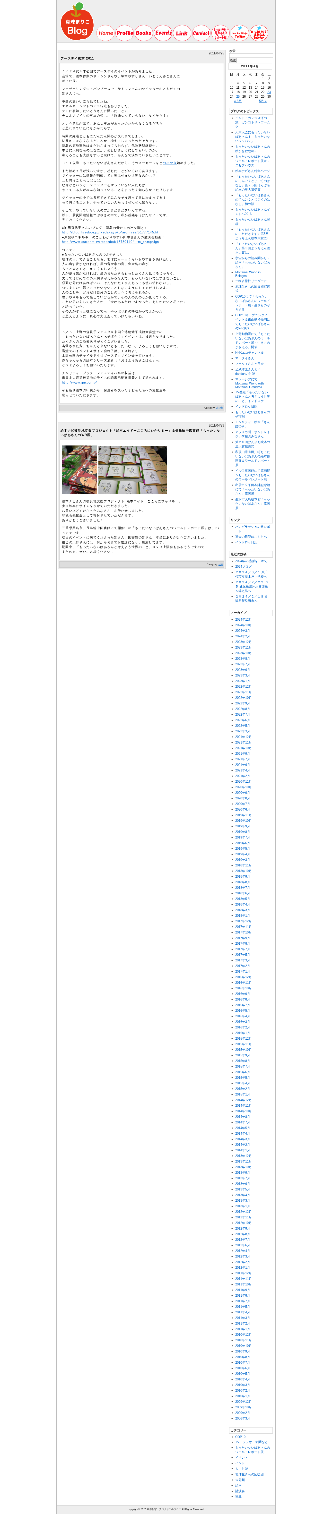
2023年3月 (242, 675)
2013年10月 (243, 1167)
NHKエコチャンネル (249, 352)
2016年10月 (243, 988)
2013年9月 (242, 1172)
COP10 (240, 1437)
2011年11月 (243, 1279)
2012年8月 (242, 1234)
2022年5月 (242, 725)
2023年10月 (243, 653)
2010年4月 (242, 1379)
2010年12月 (243, 1334)
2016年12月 (243, 977)
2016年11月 (243, 982)
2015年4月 (242, 1083)
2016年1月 (242, 1033)
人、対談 (241, 1469)
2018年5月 (242, 899)
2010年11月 (243, 1340)
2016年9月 (242, 994)
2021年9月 (242, 753)
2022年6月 (242, 720)
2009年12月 (243, 1401)
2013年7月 (242, 1178)
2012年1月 (242, 1267)
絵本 (220, 564)
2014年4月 (242, 1133)
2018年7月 (242, 888)
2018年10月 (243, 871)
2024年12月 (243, 619)
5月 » (263, 101)
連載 (238, 1496)
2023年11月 (243, 647)
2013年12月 (243, 1156)
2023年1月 (242, 681)
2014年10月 (243, 1111)
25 (238, 96)
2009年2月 (242, 1413)
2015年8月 (242, 1061)
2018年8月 (242, 882)
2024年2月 (242, 636)
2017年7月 (242, 949)
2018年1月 (242, 915)
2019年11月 (243, 815)
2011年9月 (242, 1290)
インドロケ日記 (246, 406)
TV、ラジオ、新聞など (251, 1442)
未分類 (219, 407)
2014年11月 (243, 1105)
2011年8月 (242, 1295)
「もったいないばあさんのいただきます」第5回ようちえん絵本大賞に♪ (252, 234)
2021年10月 (243, 748)
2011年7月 (242, 1301)
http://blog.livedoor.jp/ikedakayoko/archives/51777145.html (112, 232)
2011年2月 (242, 1323)
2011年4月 (242, 1312)
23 (269, 92)
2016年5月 (242, 1010)
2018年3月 (242, 910)
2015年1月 (242, 1094)
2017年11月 (243, 927)
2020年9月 (242, 793)
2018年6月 (242, 893)
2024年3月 (242, 631)
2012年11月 (243, 1217)
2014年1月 (242, 1150)
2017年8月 (242, 943)
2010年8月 (242, 1357)
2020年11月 (243, 781)
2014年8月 (242, 1117)
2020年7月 (242, 804)
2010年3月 (242, 1385)
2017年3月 (242, 960)
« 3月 (238, 101)
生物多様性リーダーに (251, 281)
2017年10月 (243, 932)
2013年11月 (243, 1161)
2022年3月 (242, 731)
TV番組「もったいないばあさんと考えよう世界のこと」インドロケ (252, 396)
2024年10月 (243, 625)
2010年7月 (242, 1362)
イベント (241, 1457)
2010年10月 (243, 1346)
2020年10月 (243, 787)
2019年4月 (242, 854)
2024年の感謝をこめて (251, 561)
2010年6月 (242, 1368)
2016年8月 (242, 999)
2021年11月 (243, 742)
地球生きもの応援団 (249, 1474)
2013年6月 (242, 1184)
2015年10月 (243, 1050)
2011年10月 (243, 1284)
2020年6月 (242, 809)
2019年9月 (242, 826)
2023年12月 (243, 642)
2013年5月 (242, 1189)
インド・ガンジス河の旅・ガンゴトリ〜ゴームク (252, 122)
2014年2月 (242, 1144)
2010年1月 (242, 1396)
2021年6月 (242, 765)
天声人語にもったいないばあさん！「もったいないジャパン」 (252, 136)
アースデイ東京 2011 (77, 58)
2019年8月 (242, 832)
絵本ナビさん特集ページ (252, 171)
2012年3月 (242, 1256)
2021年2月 (242, 776)
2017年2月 (242, 966)
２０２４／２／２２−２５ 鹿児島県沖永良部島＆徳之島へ (252, 586)
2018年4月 (242, 904)
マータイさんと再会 (249, 364)
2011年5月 (242, 1307)
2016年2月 (242, 1027)
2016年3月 (242, 1022)
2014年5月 (242, 1128)
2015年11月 (243, 1044)
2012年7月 (242, 1239)
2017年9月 (242, 938)
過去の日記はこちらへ (251, 537)
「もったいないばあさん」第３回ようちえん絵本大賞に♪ (252, 248)
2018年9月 (242, 876)
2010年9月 (242, 1351)
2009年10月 (243, 1407)
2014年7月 (242, 1122)
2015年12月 (243, 1038)
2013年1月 (242, 1206)
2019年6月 (242, 843)
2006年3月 (242, 1418)
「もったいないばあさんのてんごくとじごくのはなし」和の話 (252, 199)
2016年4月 (242, 1016)
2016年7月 (242, 1005)
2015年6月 (242, 1072)
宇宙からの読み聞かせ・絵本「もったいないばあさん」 (252, 262)
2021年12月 (243, 737)
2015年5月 (242, 1077)
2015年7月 (242, 1066)
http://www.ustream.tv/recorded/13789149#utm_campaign (110, 242)
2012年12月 (243, 1212)
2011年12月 (243, 1273)
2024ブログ (243, 566)
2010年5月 (242, 1374)
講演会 (240, 1491)
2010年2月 (242, 1390)
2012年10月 (243, 1223)
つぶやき (170, 163)
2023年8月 (242, 658)
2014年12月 (243, 1100)
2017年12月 (243, 921)
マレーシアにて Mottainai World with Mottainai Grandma (249, 383)
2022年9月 (242, 703)
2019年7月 (242, 837)
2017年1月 (242, 971)
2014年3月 (242, 1139)
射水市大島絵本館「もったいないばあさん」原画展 (252, 503)
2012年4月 (242, 1251)
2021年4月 (242, 770)
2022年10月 (243, 698)
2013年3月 (242, 1200)
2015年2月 (242, 1089)
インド (240, 1463)
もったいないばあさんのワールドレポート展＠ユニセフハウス (252, 161)
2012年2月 (242, 1262)
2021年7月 (242, 759)
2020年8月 (242, 798)
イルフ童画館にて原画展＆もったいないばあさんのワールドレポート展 (252, 475)
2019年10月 (243, 820)
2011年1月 (242, 1329)
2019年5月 (242, 848)
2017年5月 (242, 955)
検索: (232, 51)
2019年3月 (242, 860)
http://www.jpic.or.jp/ (79, 382)
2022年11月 (243, 692)
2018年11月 (243, 865)
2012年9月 (242, 1228)
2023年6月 (242, 670)
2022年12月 (243, 686)
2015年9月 (242, 1055)
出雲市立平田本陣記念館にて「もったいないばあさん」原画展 (252, 489)
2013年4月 (242, 1195)
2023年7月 (242, 664)
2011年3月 (242, 1318)
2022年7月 (242, 714)
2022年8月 (242, 709)
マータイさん (244, 358)
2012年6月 (242, 1245)
